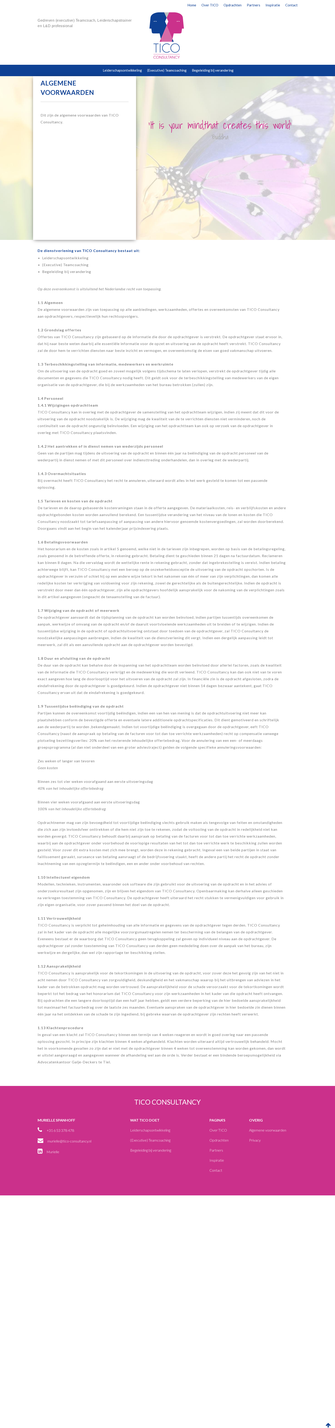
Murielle (52, 1152)
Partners (253, 5)
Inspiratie (272, 5)
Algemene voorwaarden (267, 1130)
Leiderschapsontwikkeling (122, 70)
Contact (291, 5)
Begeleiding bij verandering (213, 70)
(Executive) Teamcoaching (167, 70)
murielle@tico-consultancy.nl (69, 1141)
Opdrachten (233, 5)
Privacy (255, 1140)
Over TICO (209, 5)
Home (191, 5)
